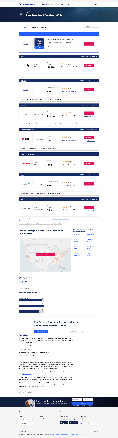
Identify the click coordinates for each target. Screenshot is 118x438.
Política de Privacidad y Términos (66, 434)
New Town (89, 251)
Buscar (95, 4)
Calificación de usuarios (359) (69, 91)
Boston (75, 258)
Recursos (63, 4)
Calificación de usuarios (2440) (68, 66)
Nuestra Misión (83, 416)
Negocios (70, 4)
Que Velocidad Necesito (64, 416)
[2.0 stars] (64, 64)
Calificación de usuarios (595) (69, 140)
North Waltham (90, 246)
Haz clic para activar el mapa (45, 254)
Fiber (21, 288)
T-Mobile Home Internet (28, 129)
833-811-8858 (91, 116)
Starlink (23, 199)
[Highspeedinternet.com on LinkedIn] (90, 424)
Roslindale (76, 241)
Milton (75, 246)
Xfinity (23, 56)
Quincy (75, 248)
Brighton (89, 253)
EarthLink (23, 105)
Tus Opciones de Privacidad (79, 434)
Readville (89, 244)
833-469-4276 (91, 140)
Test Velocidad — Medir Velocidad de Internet (68, 414)
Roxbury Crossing (78, 251)
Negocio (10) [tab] (34, 27)
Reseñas (57, 4)
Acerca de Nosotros (84, 414)
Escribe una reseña (41, 331)
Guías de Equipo (42, 416)
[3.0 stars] (66, 64)
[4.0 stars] (68, 64)
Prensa (82, 421)
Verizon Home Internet (27, 154)
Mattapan (76, 237)
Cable (21, 281)
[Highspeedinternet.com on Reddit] (88, 424)
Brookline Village (90, 234)
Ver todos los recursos (43, 421)
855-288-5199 (91, 210)
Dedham (89, 255)
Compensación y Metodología (54, 434)
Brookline (89, 237)
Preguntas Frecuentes (43, 418)
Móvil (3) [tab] (43, 27)
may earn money (23, 0)
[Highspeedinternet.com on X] (83, 424)
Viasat (22, 175)
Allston (88, 248)
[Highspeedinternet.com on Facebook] (81, 424)
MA (23, 392)
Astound (23, 80)
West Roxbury (90, 239)
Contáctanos (83, 418)
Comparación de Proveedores (45, 414)
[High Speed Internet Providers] (27, 4)
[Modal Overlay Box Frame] (59, 402)
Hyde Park (76, 253)
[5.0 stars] (70, 64)
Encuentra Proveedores (46, 4)
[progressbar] (31, 300)
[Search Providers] (32, 419)
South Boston (77, 255)
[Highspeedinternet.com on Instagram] (86, 424)
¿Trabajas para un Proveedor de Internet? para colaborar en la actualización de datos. (40, 223)
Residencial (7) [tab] (24, 27)
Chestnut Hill (90, 241)
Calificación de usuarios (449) (68, 185)
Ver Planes (87, 44)
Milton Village (77, 234)
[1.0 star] (62, 64)
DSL (21, 285)
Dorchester (76, 239)
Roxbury (76, 244)
